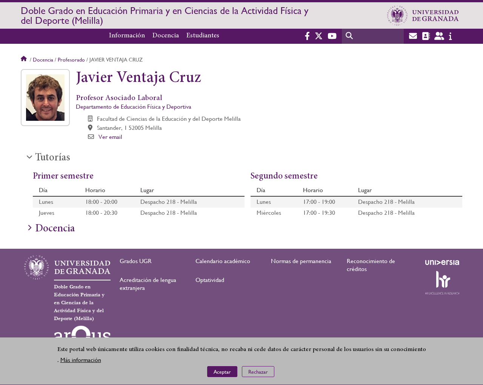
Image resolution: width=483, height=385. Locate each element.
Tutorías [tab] (52, 158)
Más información (80, 360)
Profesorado (71, 60)
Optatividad (209, 279)
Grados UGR (136, 261)
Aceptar (222, 372)
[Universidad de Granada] (423, 15)
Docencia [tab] (55, 229)
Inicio (24, 59)
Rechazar (258, 372)
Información (127, 35)
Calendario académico (222, 261)
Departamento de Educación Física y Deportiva (133, 106)
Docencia (165, 35)
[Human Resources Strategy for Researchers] (442, 282)
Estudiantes (202, 35)
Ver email (110, 136)
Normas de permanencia (301, 261)
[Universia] (442, 262)
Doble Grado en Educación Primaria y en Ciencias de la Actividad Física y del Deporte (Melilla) (164, 15)
